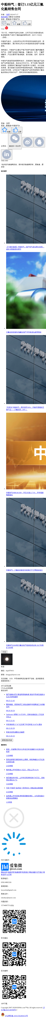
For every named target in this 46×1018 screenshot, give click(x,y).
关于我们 (39, 872)
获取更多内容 (7, 740)
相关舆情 (4, 17)
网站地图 (32, 872)
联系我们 (25, 872)
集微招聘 (18, 872)
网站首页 (4, 872)
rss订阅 (9, 874)
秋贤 (8, 14)
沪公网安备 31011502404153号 (16, 1016)
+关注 (4, 652)
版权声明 (11, 872)
